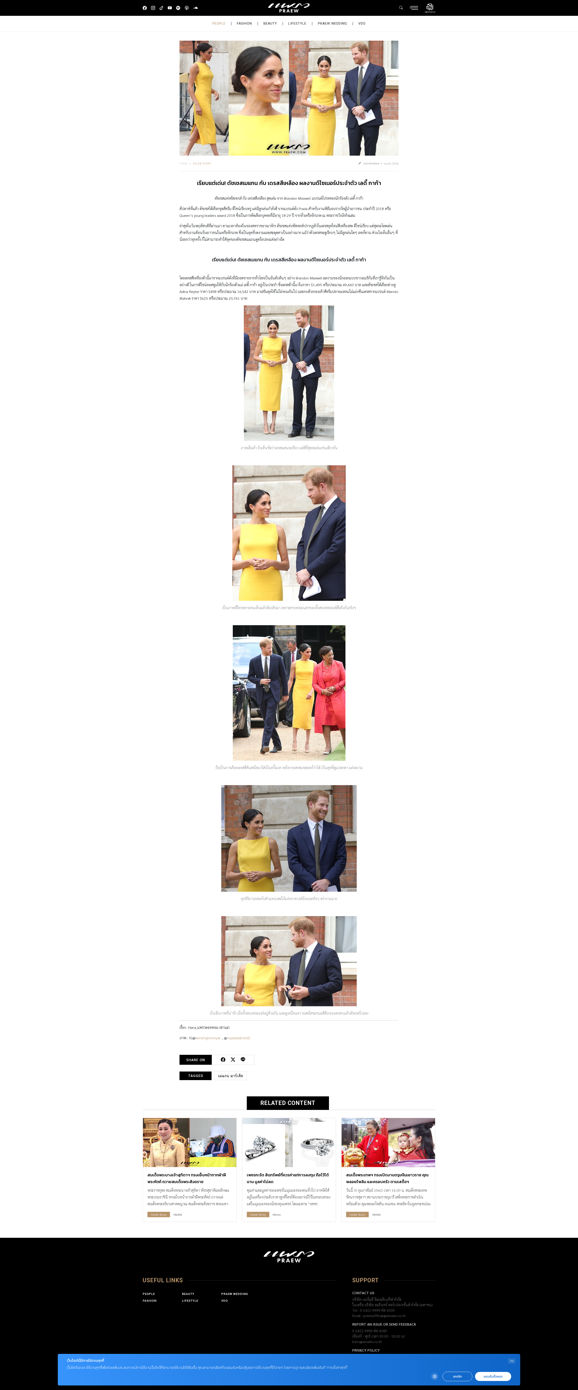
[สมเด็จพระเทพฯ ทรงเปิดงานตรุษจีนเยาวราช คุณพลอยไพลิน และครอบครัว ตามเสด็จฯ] (388, 1142)
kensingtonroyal (208, 1037)
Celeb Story (202, 163)
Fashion (244, 23)
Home (183, 163)
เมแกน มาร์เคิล (230, 1075)
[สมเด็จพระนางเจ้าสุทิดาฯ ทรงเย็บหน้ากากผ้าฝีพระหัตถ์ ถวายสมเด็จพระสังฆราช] (189, 1142)
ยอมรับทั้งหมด (493, 1376)
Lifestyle (297, 23)
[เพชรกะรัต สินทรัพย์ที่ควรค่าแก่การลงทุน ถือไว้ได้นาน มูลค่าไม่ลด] (289, 1142)
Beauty (270, 23)
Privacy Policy (366, 1350)
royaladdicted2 (238, 1037)
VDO (362, 23)
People (219, 23)
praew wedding (332, 23)
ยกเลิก (457, 1376)
